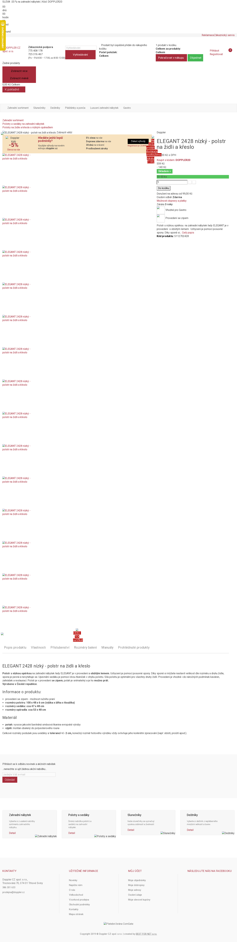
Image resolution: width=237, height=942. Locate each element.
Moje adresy (134, 890)
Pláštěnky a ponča (75, 107)
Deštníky (55, 107)
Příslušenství (59, 647)
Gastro (127, 107)
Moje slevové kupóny (139, 899)
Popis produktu (15, 647)
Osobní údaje (135, 894)
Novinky (73, 880)
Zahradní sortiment (18, 107)
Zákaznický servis (224, 35)
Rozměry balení (85, 647)
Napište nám (75, 885)
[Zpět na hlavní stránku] (3, 116)
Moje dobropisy (136, 885)
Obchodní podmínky (79, 904)
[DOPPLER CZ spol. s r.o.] (11, 52)
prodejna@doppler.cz (13, 892)
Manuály (107, 647)
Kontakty (73, 909)
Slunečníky (39, 107)
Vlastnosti (38, 647)
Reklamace (208, 35)
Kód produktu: (165, 236)
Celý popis (188, 232)
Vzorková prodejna (79, 899)
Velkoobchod (76, 894)
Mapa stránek (76, 914)
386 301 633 (8, 887)
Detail (12, 833)
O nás (72, 890)
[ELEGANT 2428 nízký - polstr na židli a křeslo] (77, 169)
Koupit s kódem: (173, 160)
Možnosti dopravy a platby (172, 200)
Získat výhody (138, 141)
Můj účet (135, 871)
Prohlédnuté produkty (133, 647)
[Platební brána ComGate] (118, 924)
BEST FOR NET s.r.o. (146, 933)
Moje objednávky (137, 880)
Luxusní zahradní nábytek (104, 107)
